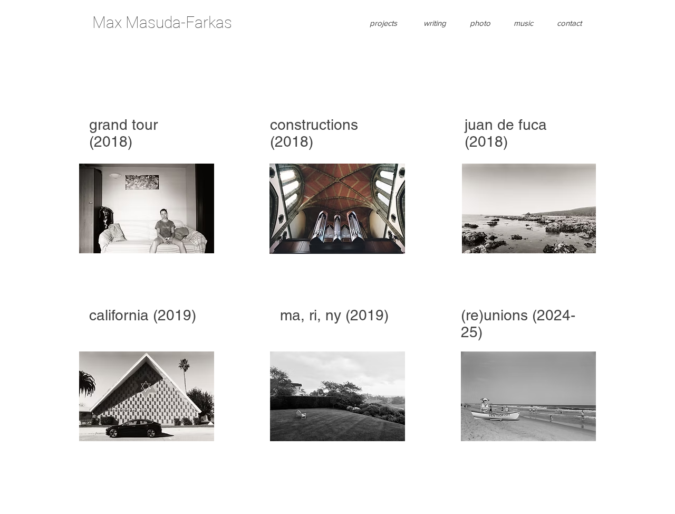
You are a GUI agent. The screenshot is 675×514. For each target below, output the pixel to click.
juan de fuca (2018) (506, 133)
